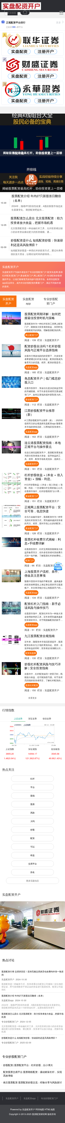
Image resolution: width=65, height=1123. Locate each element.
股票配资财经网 (39, 1114)
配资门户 (29, 560)
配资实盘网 (30, 653)
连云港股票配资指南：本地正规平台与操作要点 (42, 444)
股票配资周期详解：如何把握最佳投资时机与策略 (42, 316)
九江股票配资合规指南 (39, 636)
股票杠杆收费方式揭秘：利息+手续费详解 (42, 541)
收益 (32, 855)
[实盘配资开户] (21, 5)
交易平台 (32, 863)
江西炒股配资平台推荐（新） (39, 412)
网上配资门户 (31, 335)
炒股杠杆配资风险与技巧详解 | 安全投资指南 (42, 666)
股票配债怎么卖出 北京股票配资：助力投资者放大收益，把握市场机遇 (37, 220)
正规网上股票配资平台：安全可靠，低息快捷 (42, 509)
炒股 (32, 829)
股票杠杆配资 (31, 685)
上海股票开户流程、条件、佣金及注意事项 (42, 573)
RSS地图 (40, 1109)
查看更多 (32, 697)
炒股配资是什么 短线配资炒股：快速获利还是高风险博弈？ (37, 242)
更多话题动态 (32, 880)
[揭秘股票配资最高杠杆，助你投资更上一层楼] (32, 152)
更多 (58, 22)
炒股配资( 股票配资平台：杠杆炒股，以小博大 (28, 1065)
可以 (32, 846)
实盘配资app (31, 367)
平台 (32, 787)
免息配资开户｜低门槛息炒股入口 (42, 380)
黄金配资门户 (31, 399)
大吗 (32, 821)
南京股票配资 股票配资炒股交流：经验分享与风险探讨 (32, 1082)
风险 (32, 812)
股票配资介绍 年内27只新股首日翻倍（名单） (23, 995)
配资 (32, 838)
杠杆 (32, 778)
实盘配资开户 (31, 463)
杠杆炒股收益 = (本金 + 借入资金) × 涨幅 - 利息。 (43, 477)
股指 (32, 795)
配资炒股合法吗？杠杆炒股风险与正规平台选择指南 (42, 348)
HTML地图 (50, 1109)
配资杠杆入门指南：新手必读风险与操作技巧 (42, 605)
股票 (32, 804)
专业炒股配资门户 (49, 1098)
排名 (32, 872)
